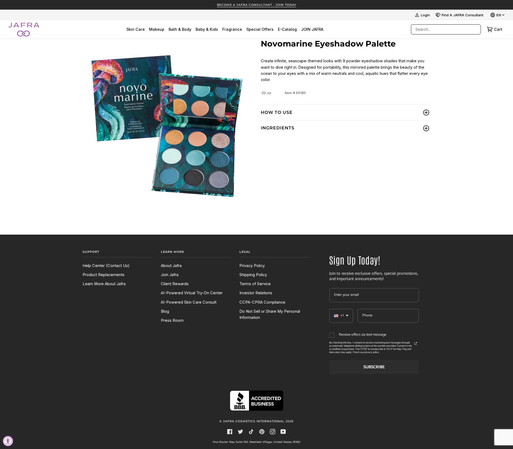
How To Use (277, 112)
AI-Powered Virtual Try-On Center (192, 293)
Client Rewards (175, 283)
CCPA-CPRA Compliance (262, 302)
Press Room (172, 320)
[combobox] (440, 29)
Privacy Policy (252, 265)
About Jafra (171, 265)
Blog (165, 311)
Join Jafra (169, 274)
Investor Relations (255, 293)
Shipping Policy (253, 274)
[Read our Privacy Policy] (416, 343)
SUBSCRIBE (374, 367)
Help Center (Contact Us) (106, 265)
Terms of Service (255, 283)
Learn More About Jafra (104, 283)
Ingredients (277, 127)
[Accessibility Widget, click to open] (8, 441)
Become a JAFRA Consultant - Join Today (256, 5)
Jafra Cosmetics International (254, 421)
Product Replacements (104, 274)
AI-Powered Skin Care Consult (188, 302)
